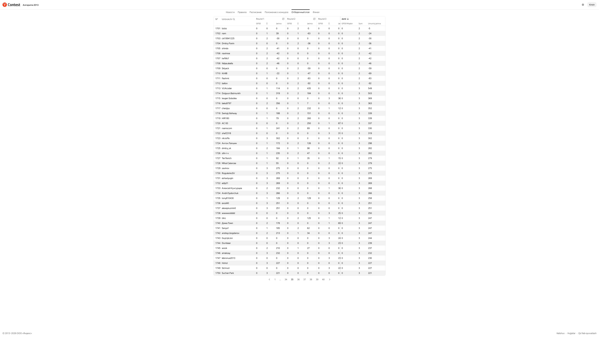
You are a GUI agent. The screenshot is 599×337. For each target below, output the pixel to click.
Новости (230, 12)
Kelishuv (561, 333)
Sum (361, 23)
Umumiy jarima (374, 23)
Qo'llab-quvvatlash (587, 333)
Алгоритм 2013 (31, 5)
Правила (242, 12)
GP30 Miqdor (347, 23)
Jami (344, 19)
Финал (316, 12)
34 (286, 279)
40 (323, 279)
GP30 (258, 23)
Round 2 (291, 19)
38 (311, 279)
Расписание (256, 12)
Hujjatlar (571, 333)
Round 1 (260, 19)
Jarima (278, 23)
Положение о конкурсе (276, 12)
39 (317, 279)
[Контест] (11, 4)
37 (304, 279)
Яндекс (27, 333)
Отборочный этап (301, 12)
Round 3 (322, 19)
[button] (228, 19)
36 (298, 279)
